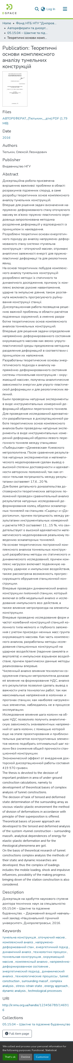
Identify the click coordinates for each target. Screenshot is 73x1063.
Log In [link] (50, 9)
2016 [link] (6, 137)
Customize (42, 1057)
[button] (9, 9)
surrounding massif (35, 981)
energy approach (56, 986)
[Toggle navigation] (65, 9)
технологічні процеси (50, 952)
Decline (25, 1057)
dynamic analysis (14, 991)
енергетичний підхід (52, 947)
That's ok (10, 1057)
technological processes (45, 991)
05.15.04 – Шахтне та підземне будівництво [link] (27, 33)
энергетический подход (21, 971)
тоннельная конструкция (22, 957)
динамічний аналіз (17, 952)
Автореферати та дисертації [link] (27, 28)
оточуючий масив (51, 937)
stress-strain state (29, 986)
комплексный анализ (31, 961)
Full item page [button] (18, 1033)
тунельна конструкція (19, 937)
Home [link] (6, 23)
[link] (36, 121)
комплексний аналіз (18, 942)
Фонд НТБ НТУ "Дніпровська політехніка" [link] (36, 23)
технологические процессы (36, 976)
